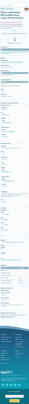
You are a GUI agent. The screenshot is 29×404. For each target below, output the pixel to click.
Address (3, 118)
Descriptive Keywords (6, 79)
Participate (18, 337)
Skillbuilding (4, 353)
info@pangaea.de (6, 122)
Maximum (3, 252)
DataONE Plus (4, 339)
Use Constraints (5, 297)
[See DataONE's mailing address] (19, 385)
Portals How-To (5, 359)
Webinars (3, 357)
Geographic (3, 210)
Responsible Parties (5, 143)
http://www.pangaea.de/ (8, 131)
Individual (3, 146)
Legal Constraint (5, 290)
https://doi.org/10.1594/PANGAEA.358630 (12, 62)
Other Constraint (5, 303)
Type (2, 89)
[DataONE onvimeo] (7, 385)
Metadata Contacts (5, 105)
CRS (2, 258)
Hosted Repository (6, 341)
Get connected (14, 400)
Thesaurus (3, 94)
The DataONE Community (19, 344)
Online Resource (5, 127)
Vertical (2, 245)
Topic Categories (5, 70)
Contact (17, 357)
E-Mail (3, 120)
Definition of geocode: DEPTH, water (11, 260)
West (2, 228)
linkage (3, 129)
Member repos (19, 339)
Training (3, 355)
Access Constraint (5, 292)
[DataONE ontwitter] (3, 385)
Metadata (9, 5)
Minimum (3, 247)
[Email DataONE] (11, 385)
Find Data (5, 363)
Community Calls (20, 346)
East (2, 217)
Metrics (17, 355)
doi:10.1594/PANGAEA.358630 (7, 9)
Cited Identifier (4, 60)
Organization (4, 107)
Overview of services (6, 337)
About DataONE (19, 353)
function (4, 134)
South (2, 222)
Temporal (3, 240)
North (2, 212)
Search (3, 5)
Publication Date (5, 65)
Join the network (20, 341)
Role (2, 113)
